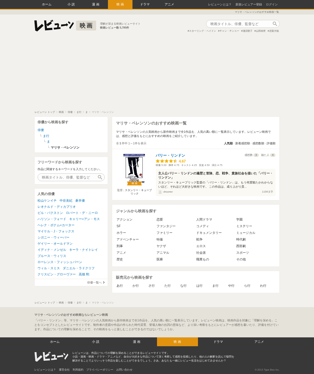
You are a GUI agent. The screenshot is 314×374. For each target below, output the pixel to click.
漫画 (96, 4)
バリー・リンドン (170, 155)
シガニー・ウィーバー (53, 237)
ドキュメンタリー (209, 233)
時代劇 (241, 239)
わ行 (263, 285)
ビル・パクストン (50, 213)
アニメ (169, 4)
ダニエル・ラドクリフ (79, 268)
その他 (241, 259)
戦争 (199, 239)
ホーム (47, 4)
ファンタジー (166, 226)
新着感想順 (242, 143)
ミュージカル (245, 233)
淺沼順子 (247, 31)
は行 (199, 285)
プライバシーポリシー (99, 369)
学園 (239, 219)
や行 (231, 285)
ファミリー (164, 233)
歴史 (120, 259)
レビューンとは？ (220, 4)
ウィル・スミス (49, 268)
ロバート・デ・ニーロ (82, 213)
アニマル (163, 252)
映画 (121, 4)
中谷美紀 (66, 200)
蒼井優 (80, 200)
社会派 (201, 252)
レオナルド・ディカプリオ (57, 207)
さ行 (151, 285)
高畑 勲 (84, 274)
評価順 (271, 143)
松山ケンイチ (47, 200)
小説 (71, 4)
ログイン (272, 4)
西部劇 (241, 246)
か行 (135, 285)
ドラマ (145, 4)
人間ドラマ (204, 219)
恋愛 (160, 219)
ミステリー (244, 226)
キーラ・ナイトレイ (83, 250)
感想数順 (258, 143)
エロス (201, 246)
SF (119, 226)
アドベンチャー (128, 239)
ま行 (215, 285)
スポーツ (242, 252)
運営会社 (64, 369)
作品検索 (275, 24)
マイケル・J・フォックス (56, 231)
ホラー (121, 233)
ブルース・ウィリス (52, 256)
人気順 (228, 143)
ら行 (247, 285)
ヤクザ (161, 246)
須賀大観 (274, 31)
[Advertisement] (157, 73)
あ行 (120, 285)
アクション (124, 219)
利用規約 (78, 369)
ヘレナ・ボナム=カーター (56, 225)
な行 (183, 285)
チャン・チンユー (229, 31)
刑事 (120, 246)
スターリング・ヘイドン (202, 31)
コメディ (202, 226)
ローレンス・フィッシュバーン (60, 262)
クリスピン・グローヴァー (57, 274)
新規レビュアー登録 (249, 4)
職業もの (202, 259)
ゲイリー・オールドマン (55, 243)
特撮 (160, 239)
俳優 (41, 130)
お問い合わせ (124, 369)
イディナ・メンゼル (52, 250)
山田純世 (261, 31)
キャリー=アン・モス (84, 219)
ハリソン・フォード (52, 219)
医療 (160, 259)
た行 (167, 285)
